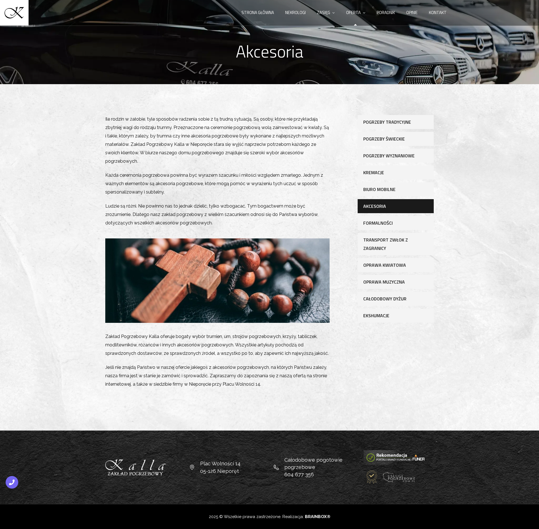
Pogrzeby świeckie (384, 138)
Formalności (378, 223)
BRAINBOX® (317, 516)
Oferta (353, 12)
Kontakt (438, 12)
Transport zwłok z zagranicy (385, 244)
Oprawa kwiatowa (384, 265)
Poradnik (386, 12)
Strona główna (257, 12)
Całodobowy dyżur (384, 298)
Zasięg (323, 12)
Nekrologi (295, 12)
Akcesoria (374, 206)
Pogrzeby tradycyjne (387, 122)
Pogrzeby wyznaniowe (389, 155)
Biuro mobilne (379, 189)
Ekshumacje (376, 315)
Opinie (412, 12)
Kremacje (373, 172)
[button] (532, 521)
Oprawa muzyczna (384, 282)
